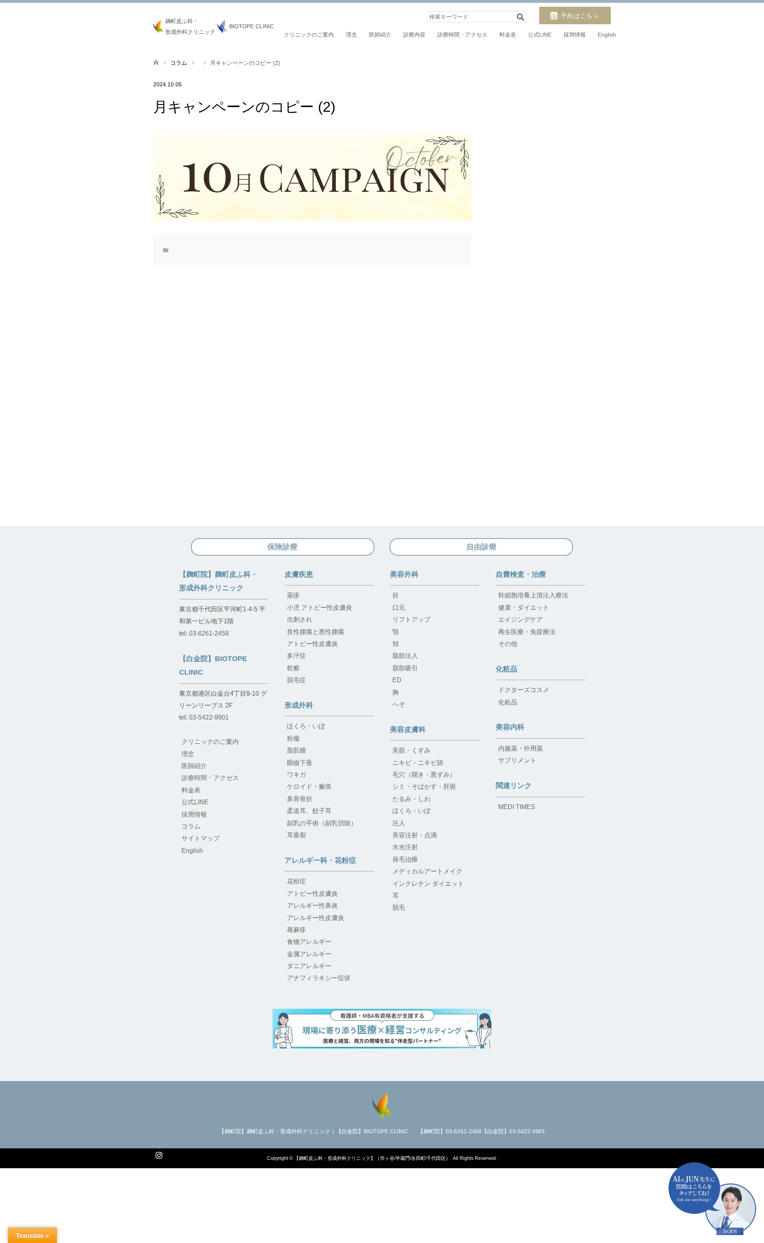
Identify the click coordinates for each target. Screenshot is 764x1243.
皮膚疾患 (299, 574)
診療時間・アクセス (462, 34)
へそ (398, 704)
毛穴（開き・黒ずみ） (424, 774)
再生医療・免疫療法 (526, 631)
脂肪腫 (296, 750)
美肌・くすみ (411, 750)
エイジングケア (520, 619)
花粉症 (296, 881)
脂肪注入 (405, 655)
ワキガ (296, 774)
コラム (178, 63)
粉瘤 (293, 738)
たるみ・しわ (411, 799)
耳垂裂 (296, 835)
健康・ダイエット (523, 607)
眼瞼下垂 (299, 762)
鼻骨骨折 (299, 799)
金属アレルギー (309, 954)
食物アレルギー (309, 941)
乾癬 (293, 668)
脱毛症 (296, 680)
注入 (398, 823)
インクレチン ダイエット (428, 883)
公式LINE (540, 34)
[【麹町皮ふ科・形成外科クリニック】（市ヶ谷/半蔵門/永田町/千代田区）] (382, 1104)
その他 (507, 643)
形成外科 (299, 705)
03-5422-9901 (209, 717)
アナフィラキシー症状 (319, 978)
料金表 (507, 34)
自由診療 (481, 547)
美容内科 (510, 727)
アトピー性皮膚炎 (312, 643)
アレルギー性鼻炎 (312, 905)
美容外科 (404, 574)
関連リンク (514, 786)
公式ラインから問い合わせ (494, 1226)
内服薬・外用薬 (520, 748)
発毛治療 (405, 859)
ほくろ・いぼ (306, 726)
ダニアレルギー (309, 966)
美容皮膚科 (408, 729)
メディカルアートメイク (427, 871)
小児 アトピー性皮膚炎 (319, 607)
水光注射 (405, 847)
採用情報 (574, 34)
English (607, 34)
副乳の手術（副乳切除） (322, 823)
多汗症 (296, 655)
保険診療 (282, 547)
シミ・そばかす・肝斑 (424, 786)
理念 (351, 34)
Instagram (159, 1154)
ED (396, 680)
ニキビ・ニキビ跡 (417, 762)
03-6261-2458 (209, 633)
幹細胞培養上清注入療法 (533, 595)
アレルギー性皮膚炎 (315, 917)
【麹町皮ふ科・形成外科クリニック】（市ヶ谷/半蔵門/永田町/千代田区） (372, 1158)
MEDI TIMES (516, 806)
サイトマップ (200, 838)
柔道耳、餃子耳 (309, 810)
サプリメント (517, 760)
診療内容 (414, 34)
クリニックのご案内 (309, 34)
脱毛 (398, 907)
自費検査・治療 (521, 574)
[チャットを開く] (712, 1198)
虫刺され (299, 619)
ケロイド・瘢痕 (309, 786)
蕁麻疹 (296, 929)
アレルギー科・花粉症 (320, 860)
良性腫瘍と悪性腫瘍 (315, 631)
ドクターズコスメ (523, 690)
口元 (398, 607)
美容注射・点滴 (414, 835)
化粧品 (506, 669)
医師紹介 (380, 34)
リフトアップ (411, 619)
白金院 (387, 1226)
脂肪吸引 (405, 668)
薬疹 (293, 595)
